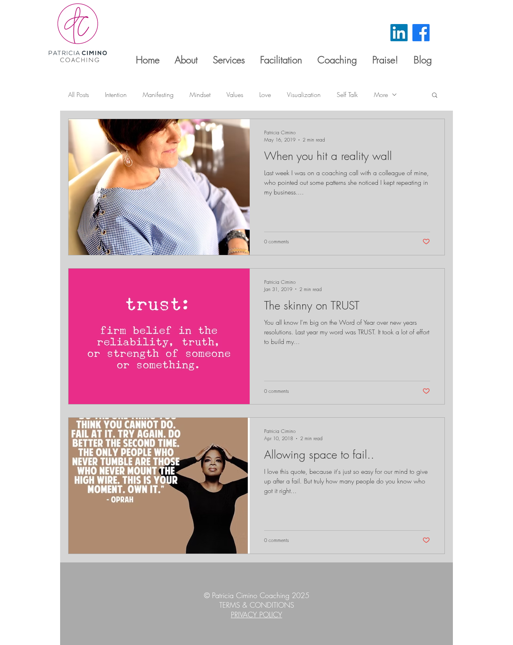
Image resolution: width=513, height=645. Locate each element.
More (381, 95)
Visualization (304, 95)
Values (234, 95)
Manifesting (158, 95)
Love (265, 95)
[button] (434, 95)
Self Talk (347, 95)
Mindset (200, 95)
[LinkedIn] (399, 32)
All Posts (78, 95)
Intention (116, 95)
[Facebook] (421, 32)
